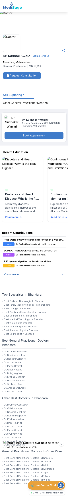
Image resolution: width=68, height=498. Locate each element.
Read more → (13, 217)
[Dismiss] (61, 444)
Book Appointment (34, 135)
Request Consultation (23, 75)
